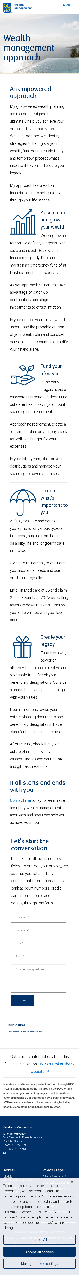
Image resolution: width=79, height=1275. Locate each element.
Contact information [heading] (17, 1127)
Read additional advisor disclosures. (25, 1031)
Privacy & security (53, 1176)
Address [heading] (9, 1170)
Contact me (20, 800)
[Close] (72, 1182)
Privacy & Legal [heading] (53, 1170)
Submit (23, 1000)
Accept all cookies (39, 1252)
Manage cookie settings (39, 1263)
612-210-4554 (17, 1149)
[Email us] (5, 1153)
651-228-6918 (20, 1145)
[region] (39, 1226)
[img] (39, 44)
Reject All (39, 1239)
